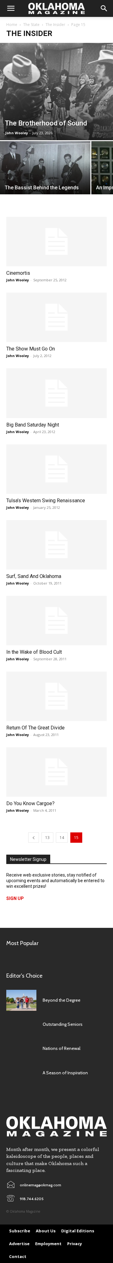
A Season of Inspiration (65, 1073)
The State (31, 24)
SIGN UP (15, 898)
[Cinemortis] (56, 241)
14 (62, 837)
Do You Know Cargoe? (30, 803)
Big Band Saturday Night (32, 425)
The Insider (55, 24)
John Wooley (16, 132)
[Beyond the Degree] (21, 1000)
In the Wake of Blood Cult (34, 652)
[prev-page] (33, 837)
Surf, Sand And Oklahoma (33, 576)
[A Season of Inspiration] (21, 1072)
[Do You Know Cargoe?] (56, 772)
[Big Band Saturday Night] (56, 393)
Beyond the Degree (61, 1000)
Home (11, 24)
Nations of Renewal (61, 1048)
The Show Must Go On (30, 349)
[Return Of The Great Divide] (56, 696)
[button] (11, 8)
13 (47, 837)
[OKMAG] (56, 1126)
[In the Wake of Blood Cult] (56, 620)
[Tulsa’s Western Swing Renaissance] (56, 469)
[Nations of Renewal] (21, 1048)
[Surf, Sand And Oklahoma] (56, 545)
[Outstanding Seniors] (21, 1024)
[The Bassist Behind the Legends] (45, 174)
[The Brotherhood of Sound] (56, 91)
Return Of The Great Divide (35, 728)
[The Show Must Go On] (56, 317)
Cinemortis (18, 273)
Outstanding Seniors (63, 1024)
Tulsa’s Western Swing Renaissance (45, 501)
